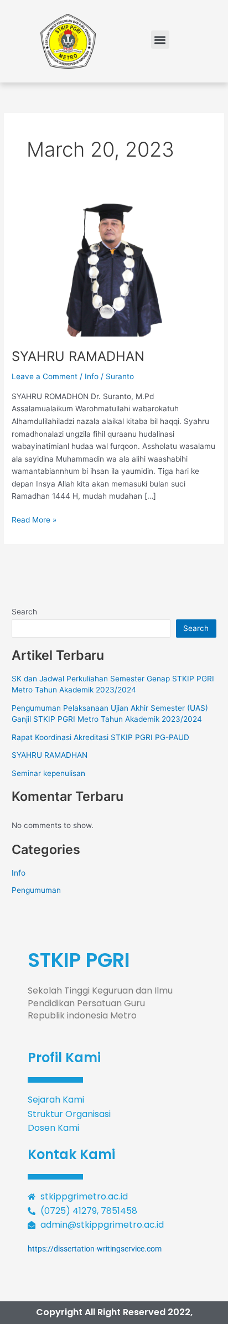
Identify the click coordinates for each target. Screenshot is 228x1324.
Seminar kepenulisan (48, 773)
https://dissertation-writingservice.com (95, 1248)
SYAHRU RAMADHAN (78, 356)
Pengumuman (36, 890)
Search (24, 611)
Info (92, 376)
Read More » (34, 519)
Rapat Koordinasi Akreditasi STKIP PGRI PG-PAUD (100, 737)
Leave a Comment (44, 376)
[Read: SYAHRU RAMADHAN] (114, 267)
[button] (160, 39)
